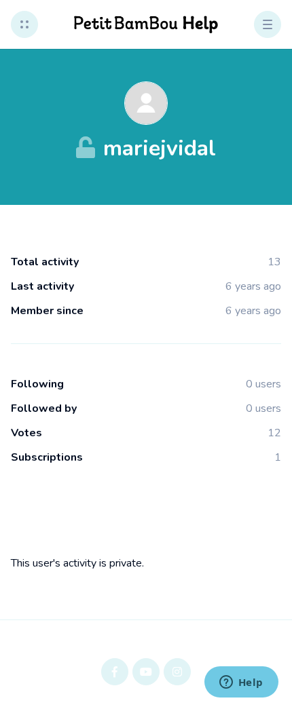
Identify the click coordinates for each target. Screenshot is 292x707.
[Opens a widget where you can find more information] (241, 683)
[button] (24, 24)
